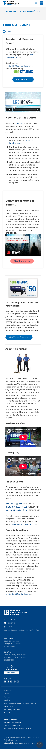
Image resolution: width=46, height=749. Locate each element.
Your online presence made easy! (28, 743)
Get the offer (21, 79)
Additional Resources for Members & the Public (20, 703)
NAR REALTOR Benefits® (23, 11)
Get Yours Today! (17, 337)
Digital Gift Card (16, 507)
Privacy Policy (8, 706)
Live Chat (10, 626)
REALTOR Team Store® (12, 725)
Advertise (7, 697)
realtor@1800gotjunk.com (17, 66)
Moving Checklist (16, 510)
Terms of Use (8, 713)
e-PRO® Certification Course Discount (17, 728)
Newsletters (8, 690)
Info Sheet (13, 504)
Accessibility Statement (12, 710)
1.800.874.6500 (12, 623)
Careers (6, 694)
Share (8, 31)
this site (19, 123)
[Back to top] (39, 744)
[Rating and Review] (11, 673)
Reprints (7, 700)
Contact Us (11, 619)
